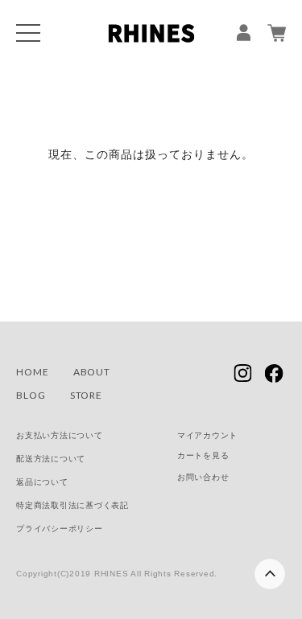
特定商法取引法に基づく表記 (72, 505)
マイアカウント (207, 435)
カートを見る (203, 455)
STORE (86, 395)
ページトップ (268, 568)
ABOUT (92, 372)
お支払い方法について (59, 435)
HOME (32, 372)
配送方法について (50, 458)
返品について (42, 482)
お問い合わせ (203, 477)
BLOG (31, 395)
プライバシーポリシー (59, 528)
